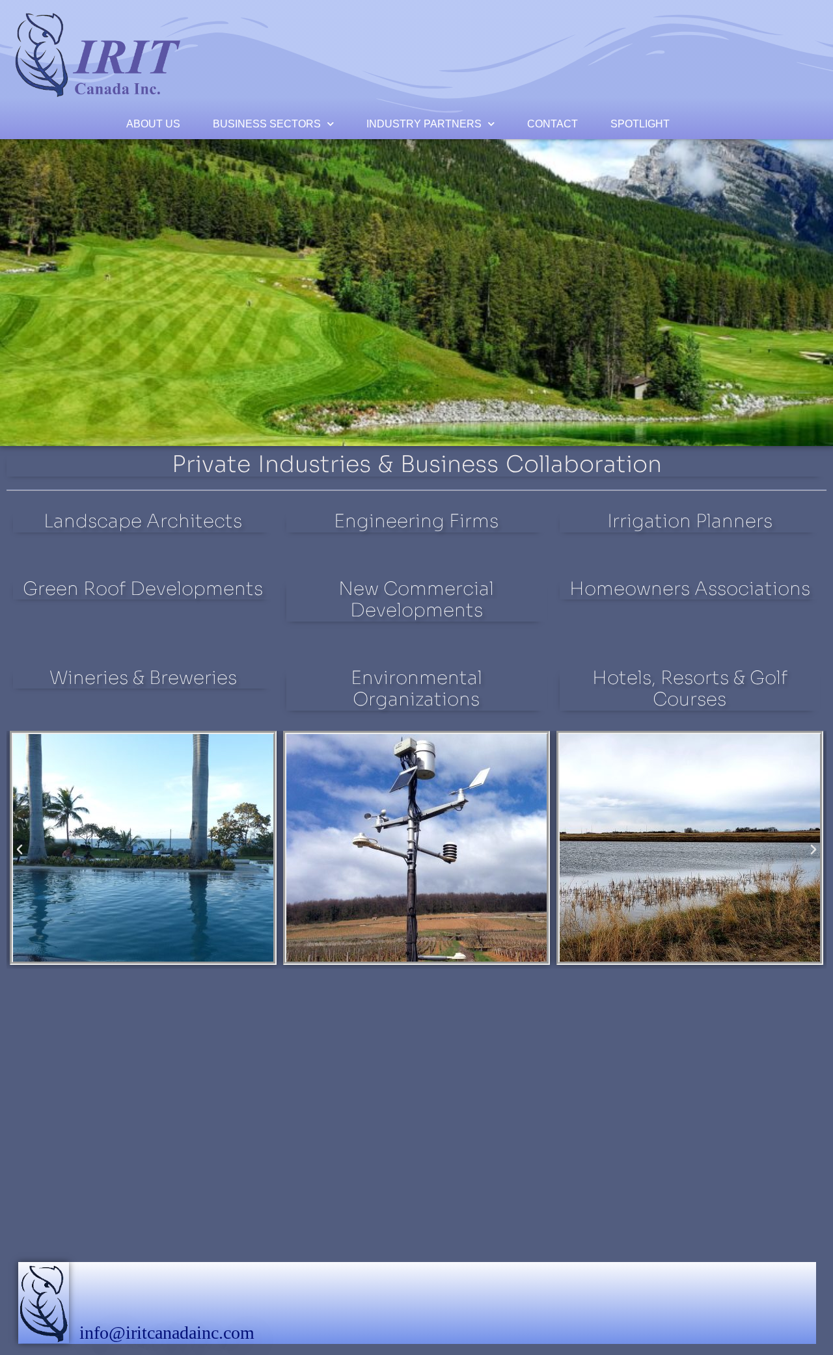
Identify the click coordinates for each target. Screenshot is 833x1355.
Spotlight (640, 123)
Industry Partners (424, 123)
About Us (153, 123)
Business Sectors (267, 123)
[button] (19, 849)
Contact (552, 123)
